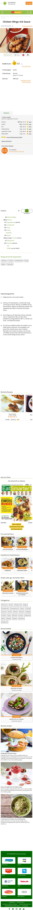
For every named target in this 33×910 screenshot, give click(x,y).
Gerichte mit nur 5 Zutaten (17, 719)
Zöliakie (15, 618)
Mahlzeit (14, 615)
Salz (8, 246)
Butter (9, 235)
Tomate (11, 261)
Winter (15, 611)
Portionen (27, 213)
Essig (8, 227)
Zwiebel (9, 233)
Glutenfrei (21, 618)
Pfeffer (9, 248)
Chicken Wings (12, 415)
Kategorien (25, 906)
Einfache (21, 611)
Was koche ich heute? (16, 688)
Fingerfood (27, 615)
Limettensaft (10, 225)
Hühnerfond (10, 240)
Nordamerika (5, 608)
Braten (11, 605)
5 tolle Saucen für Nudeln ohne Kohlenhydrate (13, 819)
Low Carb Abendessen (22, 549)
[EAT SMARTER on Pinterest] (13, 909)
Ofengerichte (18, 605)
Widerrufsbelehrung (24, 904)
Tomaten (14, 238)
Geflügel (28, 611)
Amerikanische (14, 608)
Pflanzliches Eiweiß (22, 570)
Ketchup (9, 220)
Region (25, 605)
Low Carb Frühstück (8, 549)
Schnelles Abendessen (16, 657)
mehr (30, 122)
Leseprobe (3, 522)
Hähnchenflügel (11, 217)
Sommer (4, 611)
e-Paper (30, 522)
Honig (8, 230)
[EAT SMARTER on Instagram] (16, 909)
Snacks (20, 615)
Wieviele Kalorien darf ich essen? (26, 81)
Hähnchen (4, 605)
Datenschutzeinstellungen (10, 904)
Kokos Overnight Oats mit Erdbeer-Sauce (11, 787)
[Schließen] (1, 3)
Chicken (4, 615)
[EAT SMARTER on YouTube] (23, 909)
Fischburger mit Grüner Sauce (8, 753)
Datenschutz (20, 902)
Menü (2, 13)
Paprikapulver (11, 222)
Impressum (12, 902)
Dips (9, 615)
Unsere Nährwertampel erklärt (14, 137)
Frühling (28, 608)
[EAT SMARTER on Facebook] (9, 909)
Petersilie (9, 243)
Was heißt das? (26, 66)
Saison (22, 608)
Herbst (10, 611)
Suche (27, 13)
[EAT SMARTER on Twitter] (20, 909)
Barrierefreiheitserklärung (12, 906)
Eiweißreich (8, 570)
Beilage (9, 618)
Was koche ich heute (7, 593)
